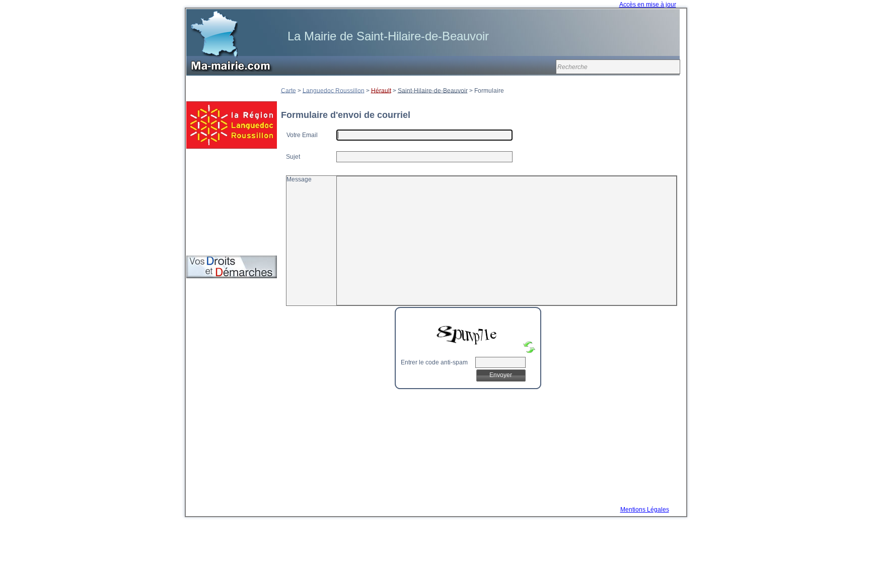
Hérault (381, 90)
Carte (288, 90)
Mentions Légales (644, 509)
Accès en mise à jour (647, 4)
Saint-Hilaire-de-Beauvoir (433, 90)
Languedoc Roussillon (334, 90)
